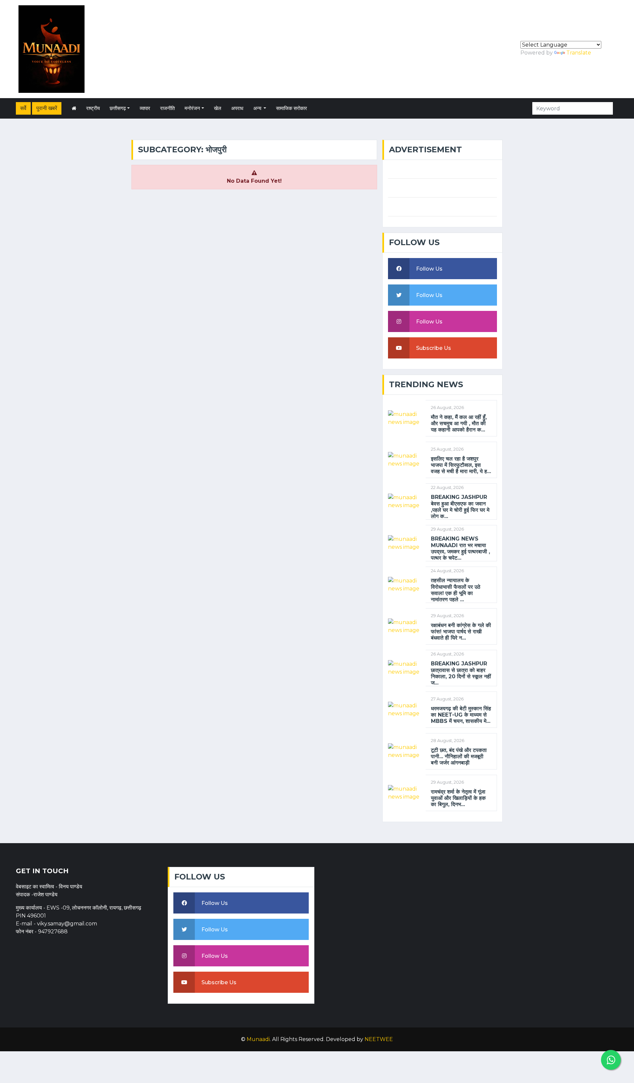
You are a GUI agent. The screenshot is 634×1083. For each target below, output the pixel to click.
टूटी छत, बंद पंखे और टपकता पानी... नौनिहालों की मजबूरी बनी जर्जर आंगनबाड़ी (459, 756)
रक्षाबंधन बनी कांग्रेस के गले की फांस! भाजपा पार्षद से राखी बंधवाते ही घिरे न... (461, 631)
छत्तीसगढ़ (118, 108)
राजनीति (167, 108)
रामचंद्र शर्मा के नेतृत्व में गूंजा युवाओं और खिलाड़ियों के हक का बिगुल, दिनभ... (458, 798)
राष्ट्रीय (93, 108)
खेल (217, 108)
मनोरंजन (192, 108)
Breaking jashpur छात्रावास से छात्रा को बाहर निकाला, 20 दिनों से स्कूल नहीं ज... (461, 673)
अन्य (258, 108)
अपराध (237, 108)
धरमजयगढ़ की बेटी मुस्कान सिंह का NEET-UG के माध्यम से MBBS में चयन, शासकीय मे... (461, 714)
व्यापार (145, 108)
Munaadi (258, 1039)
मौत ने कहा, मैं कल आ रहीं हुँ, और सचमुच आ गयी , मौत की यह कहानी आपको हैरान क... (459, 423)
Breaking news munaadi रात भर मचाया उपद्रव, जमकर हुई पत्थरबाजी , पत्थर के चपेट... (460, 548)
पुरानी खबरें (46, 108)
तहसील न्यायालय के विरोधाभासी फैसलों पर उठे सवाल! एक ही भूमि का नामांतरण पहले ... (455, 590)
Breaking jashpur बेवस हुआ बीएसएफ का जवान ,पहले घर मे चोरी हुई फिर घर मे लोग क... (460, 506)
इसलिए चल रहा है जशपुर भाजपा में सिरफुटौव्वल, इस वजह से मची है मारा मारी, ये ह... (461, 465)
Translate (578, 53)
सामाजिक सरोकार (291, 108)
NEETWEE (379, 1039)
